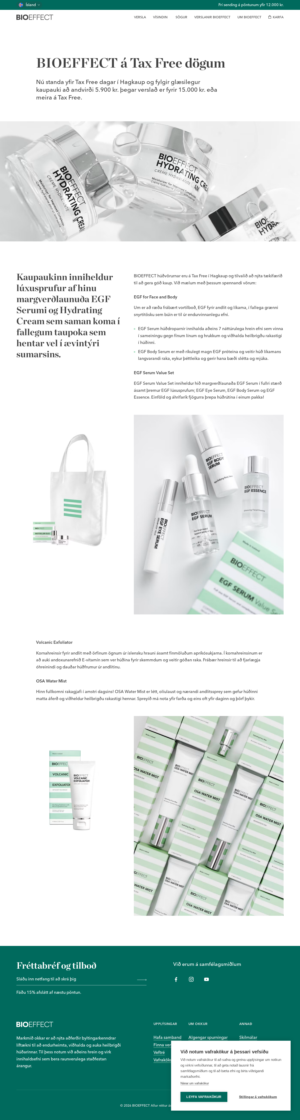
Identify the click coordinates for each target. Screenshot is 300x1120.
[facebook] (176, 979)
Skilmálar (248, 1037)
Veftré (159, 1052)
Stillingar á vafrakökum (258, 1097)
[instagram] (191, 979)
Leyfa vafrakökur (203, 1097)
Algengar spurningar (208, 1037)
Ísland (31, 5)
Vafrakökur (164, 1059)
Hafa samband (167, 1037)
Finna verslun (166, 1044)
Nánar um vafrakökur (194, 1083)
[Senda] (140, 979)
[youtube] (206, 979)
